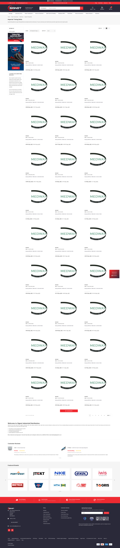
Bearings (10, 13)
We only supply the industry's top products (49, 500)
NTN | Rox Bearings (51, 538)
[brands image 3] (38, 473)
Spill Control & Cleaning (51, 13)
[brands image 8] (81, 485)
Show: (27, 30)
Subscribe (106, 513)
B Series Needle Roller (21, 447)
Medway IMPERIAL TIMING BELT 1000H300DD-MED (35, 176)
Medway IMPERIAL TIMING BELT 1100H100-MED (93, 251)
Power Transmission (28, 13)
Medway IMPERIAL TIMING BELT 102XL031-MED (93, 176)
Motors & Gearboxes (39, 13)
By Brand (97, 13)
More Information (72, 500)
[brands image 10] (102, 485)
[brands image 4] (38, 485)
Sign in (91, 9)
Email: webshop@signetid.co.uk (15, 526)
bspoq (13, 545)
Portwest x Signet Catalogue (61, 538)
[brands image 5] (60, 473)
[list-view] (104, 28)
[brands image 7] (81, 473)
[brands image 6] (60, 485)
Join (94, 9)
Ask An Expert (14, 522)
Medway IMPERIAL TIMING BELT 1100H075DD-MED (64, 251)
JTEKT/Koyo (35, 538)
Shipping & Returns (11, 540)
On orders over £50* (22, 500)
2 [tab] (60, 491)
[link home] (14, 8)
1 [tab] (59, 491)
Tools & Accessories (79, 13)
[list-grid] (109, 28)
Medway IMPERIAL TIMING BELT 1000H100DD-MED (35, 102)
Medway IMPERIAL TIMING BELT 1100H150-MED (63, 288)
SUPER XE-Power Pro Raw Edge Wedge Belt (80, 447)
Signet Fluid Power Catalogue (73, 538)
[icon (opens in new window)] (9, 530)
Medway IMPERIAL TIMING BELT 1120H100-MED (93, 400)
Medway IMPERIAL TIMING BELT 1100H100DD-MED (35, 288)
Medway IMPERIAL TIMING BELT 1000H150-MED (63, 102)
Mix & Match (41, 538)
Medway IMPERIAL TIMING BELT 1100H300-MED (93, 325)
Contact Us (18, 540)
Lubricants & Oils (18, 13)
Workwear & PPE (61, 13)
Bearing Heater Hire (15, 538)
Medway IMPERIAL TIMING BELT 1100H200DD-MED (64, 325)
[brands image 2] (17, 485)
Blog (22, 540)
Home (9, 538)
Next (108, 415)
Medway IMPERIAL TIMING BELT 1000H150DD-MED (94, 102)
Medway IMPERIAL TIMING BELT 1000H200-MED (34, 139)
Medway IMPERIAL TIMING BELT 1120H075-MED (34, 400)
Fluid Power (70, 13)
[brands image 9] (102, 473)
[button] (114, 274)
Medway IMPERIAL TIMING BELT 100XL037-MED (63, 176)
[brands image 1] (17, 473)
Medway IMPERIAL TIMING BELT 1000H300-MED (93, 139)
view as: (100, 28)
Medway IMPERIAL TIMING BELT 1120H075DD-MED (64, 400)
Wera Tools (100, 538)
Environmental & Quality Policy (25, 538)
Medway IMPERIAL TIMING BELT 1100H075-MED (34, 251)
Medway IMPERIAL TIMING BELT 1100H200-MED (34, 325)
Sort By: (44, 30)
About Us (105, 538)
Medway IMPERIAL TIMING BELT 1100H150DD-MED (94, 288)
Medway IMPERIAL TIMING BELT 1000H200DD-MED (64, 139)
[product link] (39, 47)
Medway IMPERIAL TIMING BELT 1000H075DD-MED (64, 65)
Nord (45, 538)
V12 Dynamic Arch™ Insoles (91, 538)
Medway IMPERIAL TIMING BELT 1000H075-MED (34, 65)
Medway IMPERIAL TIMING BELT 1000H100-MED (93, 65)
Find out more (99, 500)
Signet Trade (82, 538)
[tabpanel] (33, 450)
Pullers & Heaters (89, 13)
